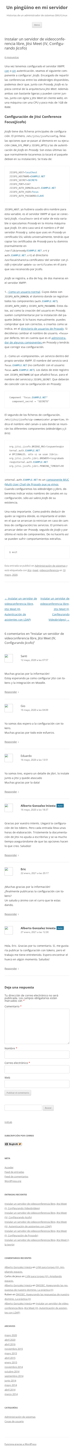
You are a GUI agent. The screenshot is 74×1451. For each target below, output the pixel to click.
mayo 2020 (11, 1335)
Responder (11, 692)
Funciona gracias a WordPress (20, 1444)
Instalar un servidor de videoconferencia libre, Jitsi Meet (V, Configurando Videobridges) (54, 609)
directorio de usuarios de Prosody (42, 328)
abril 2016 (10, 1344)
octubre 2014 (12, 1371)
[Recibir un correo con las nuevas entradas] (13, 1144)
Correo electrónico (17, 1063)
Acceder (9, 1167)
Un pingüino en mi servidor (37, 7)
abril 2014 (10, 1389)
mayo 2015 (11, 1353)
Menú (37, 24)
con (7, 71)
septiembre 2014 (14, 1376)
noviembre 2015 (14, 1348)
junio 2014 (10, 1380)
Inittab (8, 1122)
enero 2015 (11, 1362)
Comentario (13, 1006)
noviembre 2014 (14, 1367)
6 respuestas (12, 57)
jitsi (29, 570)
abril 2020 (10, 1339)
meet (35, 570)
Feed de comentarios (16, 1176)
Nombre (11, 1048)
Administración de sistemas (50, 565)
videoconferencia (49, 570)
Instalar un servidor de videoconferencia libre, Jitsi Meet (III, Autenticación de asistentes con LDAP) (21, 609)
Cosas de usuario (14, 1421)
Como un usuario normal (24, 292)
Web (7, 1077)
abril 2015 (10, 1358)
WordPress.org (13, 1181)
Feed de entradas (14, 1172)
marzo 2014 (11, 1394)
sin (14, 71)
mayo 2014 (11, 1385)
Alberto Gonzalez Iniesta (38, 805)
